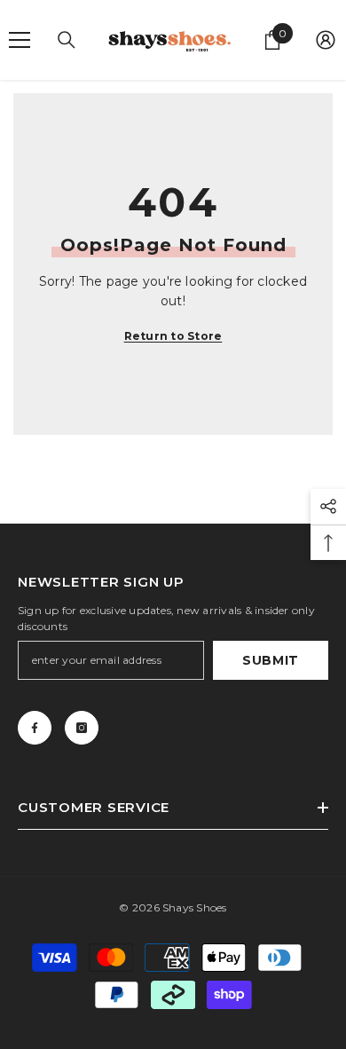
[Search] (66, 40)
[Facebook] (34, 728)
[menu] (19, 40)
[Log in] (325, 39)
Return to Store (173, 336)
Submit (270, 660)
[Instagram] (81, 728)
